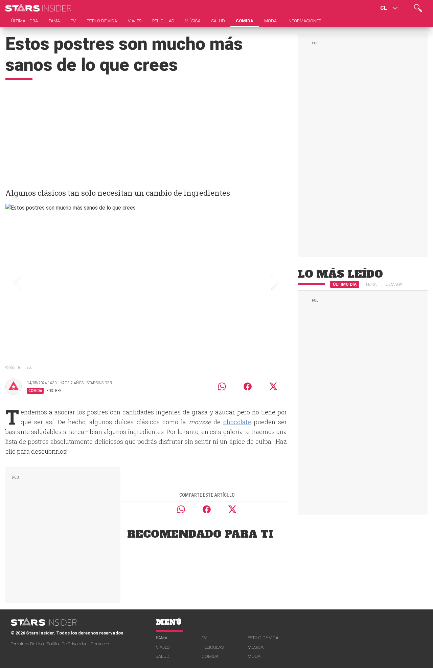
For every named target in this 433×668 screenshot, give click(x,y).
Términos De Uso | (29, 643)
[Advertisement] (146, 131)
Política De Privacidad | (69, 643)
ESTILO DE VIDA (263, 637)
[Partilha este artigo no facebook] (247, 386)
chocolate (237, 422)
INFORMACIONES (304, 20)
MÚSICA (256, 647)
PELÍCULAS (213, 647)
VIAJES (162, 647)
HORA (371, 284)
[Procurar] (418, 8)
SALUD (162, 656)
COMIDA (210, 656)
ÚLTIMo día (345, 284)
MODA (254, 656)
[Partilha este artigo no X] (274, 386)
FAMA (161, 637)
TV (204, 637)
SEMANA (394, 284)
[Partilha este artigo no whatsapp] (222, 386)
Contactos (100, 643)
